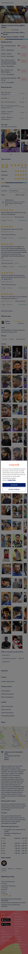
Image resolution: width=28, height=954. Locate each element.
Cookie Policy (12, 480)
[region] (14, 477)
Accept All (14, 485)
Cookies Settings (14, 489)
